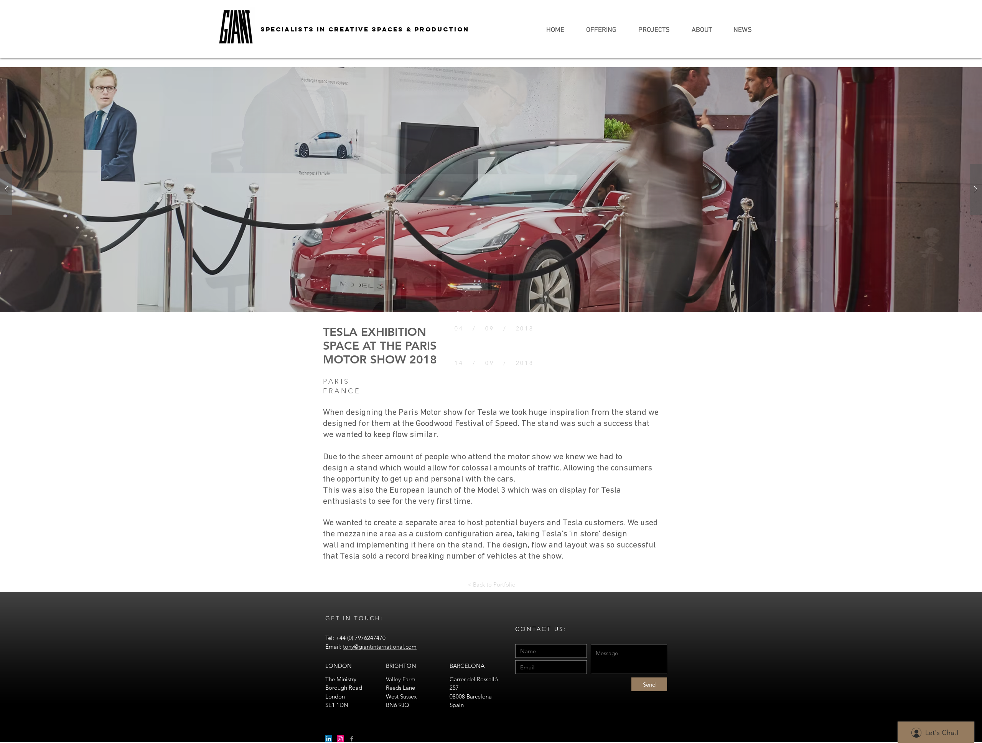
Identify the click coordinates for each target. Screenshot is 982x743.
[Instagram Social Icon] (340, 738)
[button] (491, 189)
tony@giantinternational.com (380, 646)
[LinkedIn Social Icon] (328, 738)
